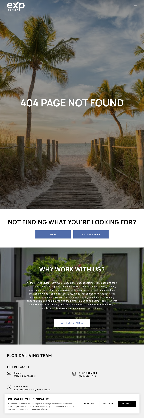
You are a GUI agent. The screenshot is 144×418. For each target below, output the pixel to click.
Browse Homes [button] (91, 234)
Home (53, 234)
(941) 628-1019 (87, 376)
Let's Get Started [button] (72, 323)
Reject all (89, 404)
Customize (108, 404)
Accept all (127, 404)
